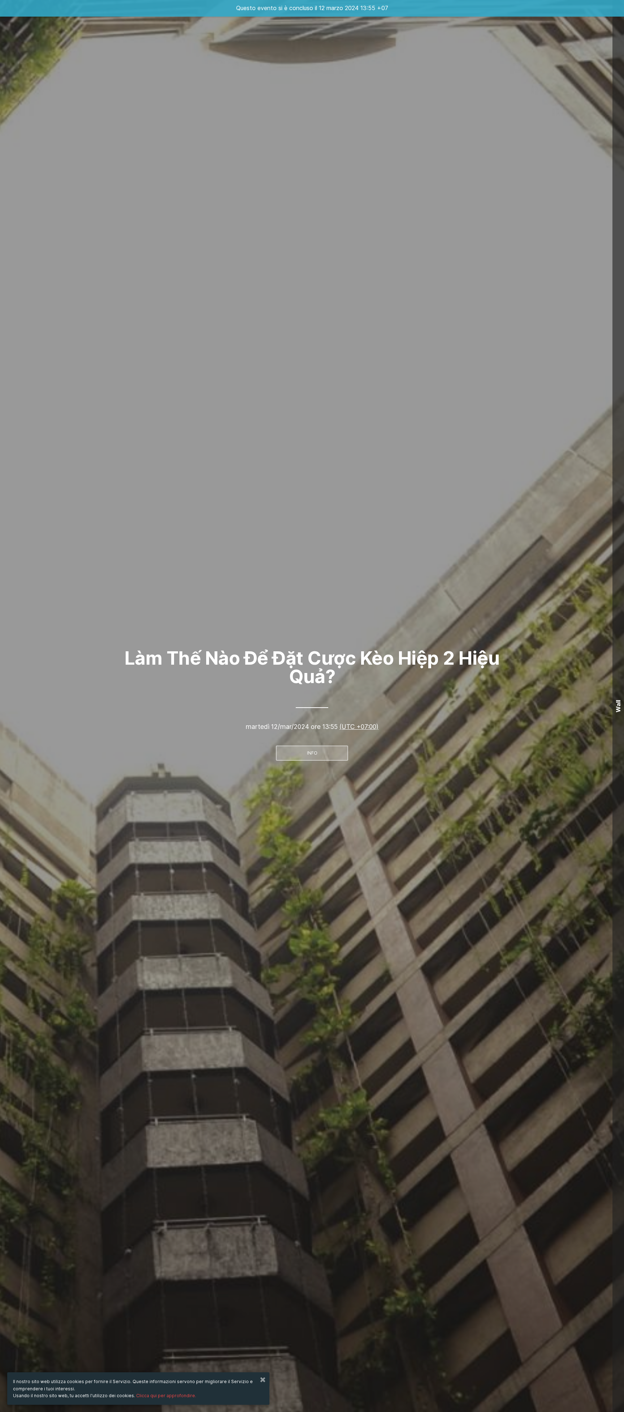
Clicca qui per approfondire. (166, 1395)
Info (312, 753)
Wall (618, 706)
